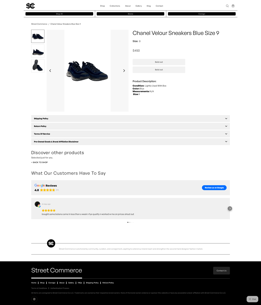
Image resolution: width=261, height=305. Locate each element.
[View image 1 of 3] (37, 36)
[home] (30, 6)
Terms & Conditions (39, 288)
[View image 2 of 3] (37, 51)
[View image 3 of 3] (37, 65)
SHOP (45, 162)
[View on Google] (37, 204)
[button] (233, 6)
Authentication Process (59, 288)
